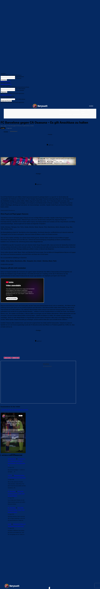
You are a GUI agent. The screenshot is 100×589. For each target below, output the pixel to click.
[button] (94, 117)
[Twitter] (84, 106)
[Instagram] (81, 106)
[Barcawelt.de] (40, 106)
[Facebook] (78, 106)
